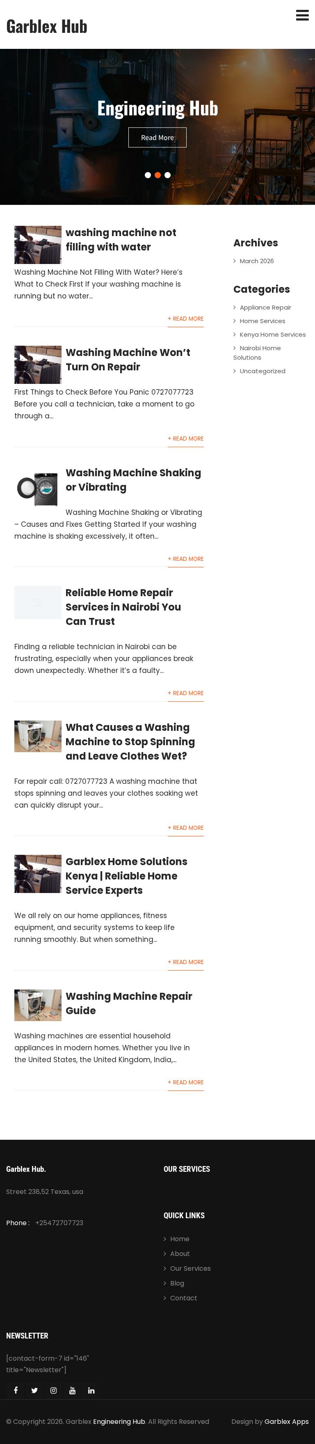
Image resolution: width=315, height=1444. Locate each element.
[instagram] (53, 1390)
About (180, 1253)
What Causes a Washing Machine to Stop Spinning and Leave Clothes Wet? (130, 742)
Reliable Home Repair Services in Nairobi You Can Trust (123, 607)
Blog (177, 1283)
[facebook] (15, 1390)
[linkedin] (91, 1390)
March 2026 (257, 261)
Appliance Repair (265, 307)
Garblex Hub (46, 25)
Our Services (190, 1268)
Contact (183, 1298)
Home (179, 1239)
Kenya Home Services (273, 334)
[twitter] (34, 1390)
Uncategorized (262, 371)
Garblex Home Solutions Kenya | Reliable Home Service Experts (126, 876)
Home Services (262, 321)
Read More (157, 137)
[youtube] (72, 1390)
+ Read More (186, 319)
